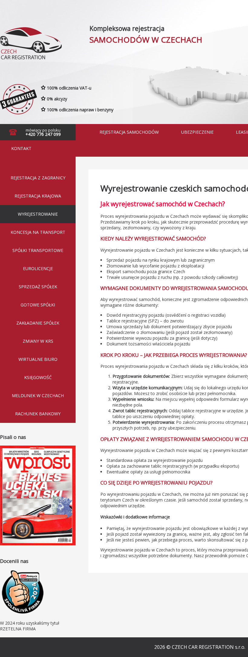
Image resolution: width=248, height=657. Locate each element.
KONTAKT (21, 148)
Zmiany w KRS (38, 341)
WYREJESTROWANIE (38, 214)
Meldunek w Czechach (38, 395)
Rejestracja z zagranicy (38, 178)
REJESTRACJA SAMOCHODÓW (129, 132)
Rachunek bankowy (37, 414)
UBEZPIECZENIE (197, 132)
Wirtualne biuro (37, 359)
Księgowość (38, 377)
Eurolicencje (38, 268)
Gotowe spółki (38, 305)
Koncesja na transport (38, 232)
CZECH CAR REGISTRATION (30, 41)
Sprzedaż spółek (38, 286)
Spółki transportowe (37, 250)
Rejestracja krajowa (38, 196)
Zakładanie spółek (37, 323)
